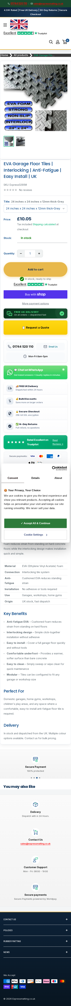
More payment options (35, 303)
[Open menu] (5, 25)
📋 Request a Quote (35, 327)
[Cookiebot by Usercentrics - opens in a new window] (52, 468)
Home (4, 55)
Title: (34, 201)
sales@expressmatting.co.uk (48, 3)
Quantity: (9, 253)
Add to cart (35, 269)
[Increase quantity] (39, 253)
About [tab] (58, 477)
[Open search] (51, 42)
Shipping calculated (44, 224)
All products (21, 55)
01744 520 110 (19, 3)
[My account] (57, 42)
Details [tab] (35, 477)
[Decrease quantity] (20, 253)
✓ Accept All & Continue (35, 523)
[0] (65, 42)
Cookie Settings (33, 534)
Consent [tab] (13, 477)
